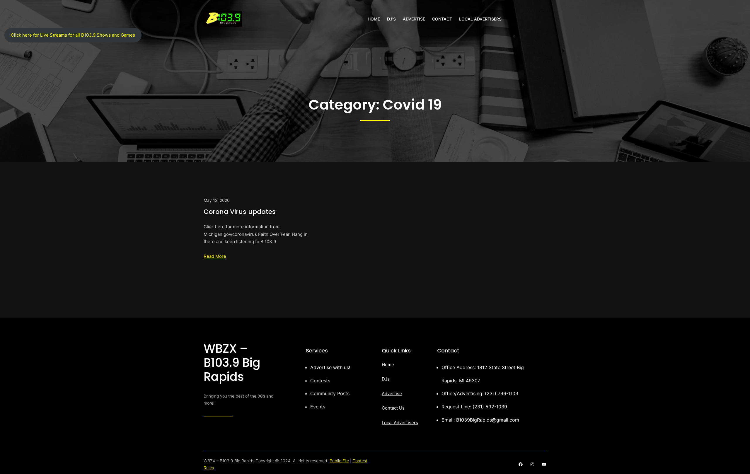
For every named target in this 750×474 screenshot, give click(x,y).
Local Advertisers (400, 422)
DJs (386, 379)
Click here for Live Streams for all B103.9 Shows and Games (73, 35)
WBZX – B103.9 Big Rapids (232, 362)
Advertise (392, 393)
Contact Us (393, 408)
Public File (339, 460)
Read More (215, 256)
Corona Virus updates (240, 211)
